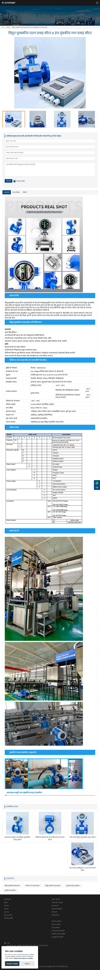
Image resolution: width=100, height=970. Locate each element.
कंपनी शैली (55, 906)
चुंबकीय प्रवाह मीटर (10, 890)
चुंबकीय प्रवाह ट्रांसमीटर (72, 886)
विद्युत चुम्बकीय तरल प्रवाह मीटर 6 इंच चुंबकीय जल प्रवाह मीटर (29, 27)
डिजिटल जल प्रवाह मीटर (32, 886)
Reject (27, 964)
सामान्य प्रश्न (55, 915)
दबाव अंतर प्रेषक (56, 924)
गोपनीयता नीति (20, 181)
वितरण (6, 903)
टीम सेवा (6, 906)
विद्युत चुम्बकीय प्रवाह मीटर (12, 886)
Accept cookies (12, 964)
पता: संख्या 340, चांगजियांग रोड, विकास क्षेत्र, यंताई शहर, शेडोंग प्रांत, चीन (27, 946)
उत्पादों (8, 27)
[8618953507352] (97, 482)
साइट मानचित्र (8, 915)
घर (3, 27)
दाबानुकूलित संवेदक (57, 937)
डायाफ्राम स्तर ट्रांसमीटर (58, 931)
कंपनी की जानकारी (57, 903)
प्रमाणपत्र (6, 912)
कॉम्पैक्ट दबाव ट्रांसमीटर (59, 934)
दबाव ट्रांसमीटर (56, 928)
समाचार (6, 909)
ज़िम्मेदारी (54, 912)
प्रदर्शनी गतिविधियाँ (57, 909)
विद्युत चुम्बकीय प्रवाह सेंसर (52, 886)
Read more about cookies (23, 958)
